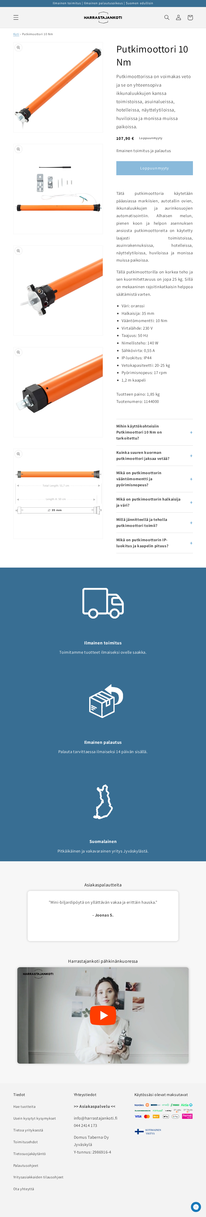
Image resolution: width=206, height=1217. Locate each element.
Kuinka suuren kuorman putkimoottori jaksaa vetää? (143, 455)
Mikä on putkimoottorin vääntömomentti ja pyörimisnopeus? (139, 479)
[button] (16, 17)
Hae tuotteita (24, 1106)
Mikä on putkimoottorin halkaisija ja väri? (148, 502)
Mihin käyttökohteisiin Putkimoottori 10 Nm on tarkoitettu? (139, 432)
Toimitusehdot (25, 1141)
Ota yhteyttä (23, 1188)
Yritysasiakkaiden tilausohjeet (38, 1177)
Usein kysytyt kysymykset (34, 1118)
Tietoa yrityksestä (28, 1130)
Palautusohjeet (25, 1165)
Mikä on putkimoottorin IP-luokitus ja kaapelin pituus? (142, 543)
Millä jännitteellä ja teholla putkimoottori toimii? (141, 522)
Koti (16, 34)
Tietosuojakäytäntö (29, 1153)
